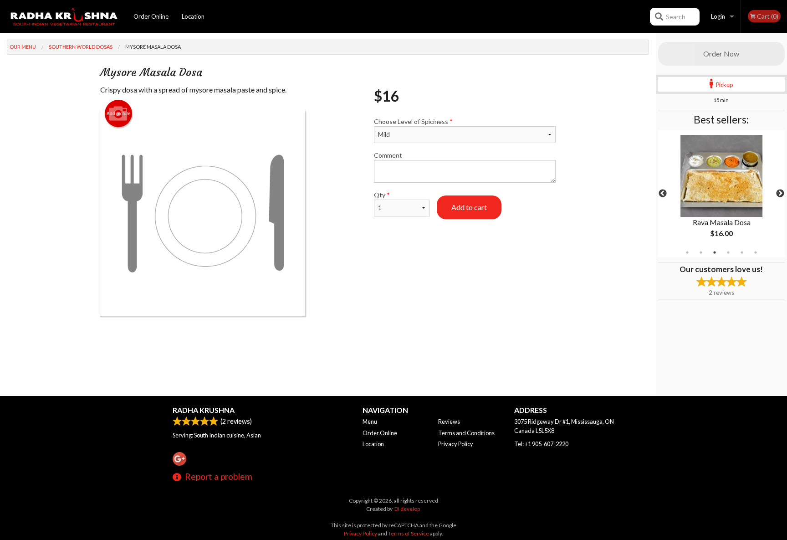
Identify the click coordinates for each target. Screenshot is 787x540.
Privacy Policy (455, 443)
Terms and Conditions (466, 433)
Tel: (541, 443)
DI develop (407, 508)
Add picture (119, 113)
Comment (388, 155)
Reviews (449, 421)
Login (718, 16)
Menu (370, 421)
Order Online (151, 16)
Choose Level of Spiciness (413, 121)
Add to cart (469, 207)
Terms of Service (408, 533)
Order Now (721, 53)
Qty (382, 195)
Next (780, 193)
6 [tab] (755, 252)
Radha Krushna (204, 410)
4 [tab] (728, 252)
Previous (662, 193)
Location (193, 16)
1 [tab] (687, 252)
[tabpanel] (721, 194)
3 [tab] (714, 252)
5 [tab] (741, 252)
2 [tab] (700, 252)
